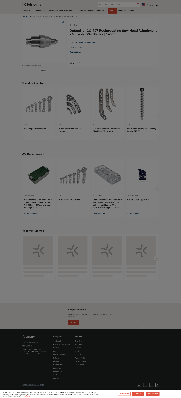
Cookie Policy (26, 396)
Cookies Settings (124, 393)
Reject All (138, 393)
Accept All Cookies (152, 393)
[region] (90, 394)
